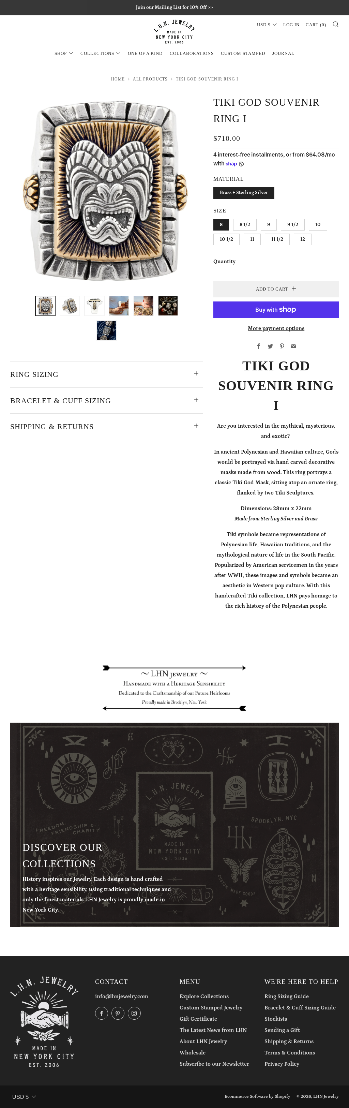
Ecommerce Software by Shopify (257, 1096)
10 (318, 224)
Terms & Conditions (289, 1053)
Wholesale (193, 1053)
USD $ (264, 24)
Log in (291, 24)
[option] (106, 190)
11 (252, 239)
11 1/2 (277, 239)
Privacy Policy (281, 1064)
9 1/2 (292, 224)
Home (118, 79)
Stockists (275, 1019)
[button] (45, 306)
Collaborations (192, 53)
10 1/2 (226, 239)
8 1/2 (245, 224)
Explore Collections (204, 996)
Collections (97, 53)
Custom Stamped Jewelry (211, 1008)
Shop (61, 53)
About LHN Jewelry (203, 1041)
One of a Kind (145, 53)
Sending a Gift (282, 1030)
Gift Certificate (198, 1019)
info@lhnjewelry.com (121, 996)
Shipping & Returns (289, 1041)
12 (302, 239)
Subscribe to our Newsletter (214, 1064)
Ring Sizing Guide (286, 996)
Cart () (316, 24)
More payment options (276, 328)
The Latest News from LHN (213, 1030)
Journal (283, 53)
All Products (150, 79)
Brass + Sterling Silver (244, 192)
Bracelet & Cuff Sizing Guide (300, 1008)
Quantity (224, 261)
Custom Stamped (243, 53)
